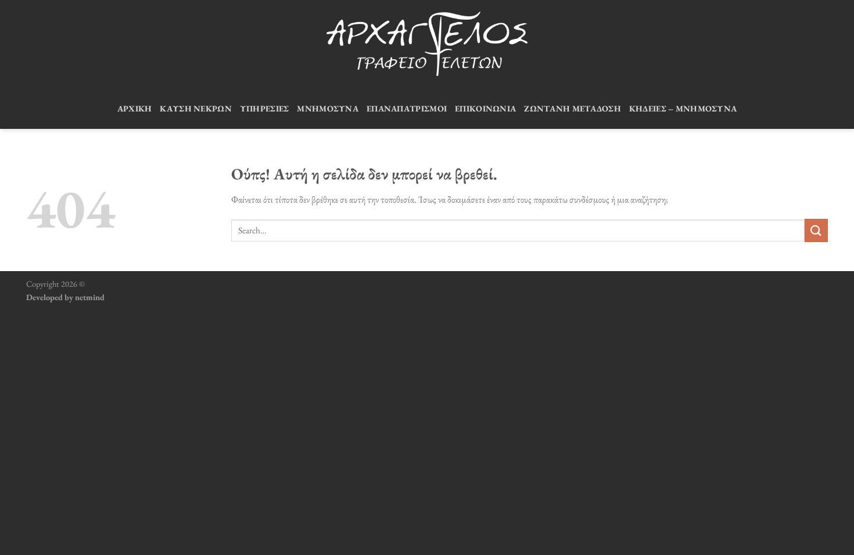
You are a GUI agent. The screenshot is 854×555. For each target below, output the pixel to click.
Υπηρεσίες (264, 108)
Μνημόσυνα (327, 108)
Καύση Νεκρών (195, 108)
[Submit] (816, 230)
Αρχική (134, 108)
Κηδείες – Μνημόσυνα (683, 108)
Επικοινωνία (485, 108)
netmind (90, 296)
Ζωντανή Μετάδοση (572, 108)
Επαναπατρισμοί (407, 108)
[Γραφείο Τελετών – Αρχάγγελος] (427, 44)
